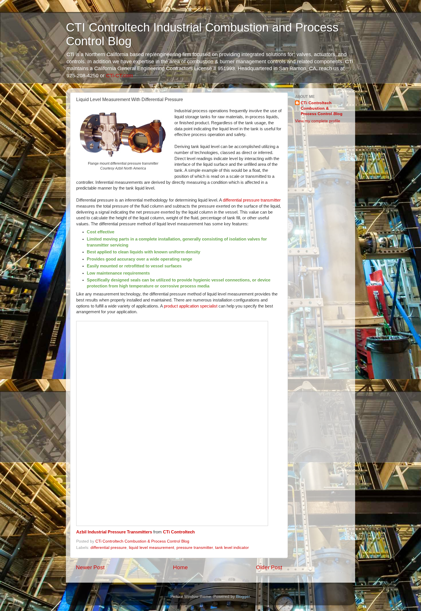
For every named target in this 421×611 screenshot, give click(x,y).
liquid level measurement (151, 547)
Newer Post (90, 567)
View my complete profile (317, 121)
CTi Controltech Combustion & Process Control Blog (322, 108)
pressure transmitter (194, 547)
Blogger (243, 596)
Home (180, 567)
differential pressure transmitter (252, 200)
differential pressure (109, 547)
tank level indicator (232, 547)
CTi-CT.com (119, 75)
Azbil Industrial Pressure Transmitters (114, 532)
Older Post (269, 567)
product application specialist (190, 306)
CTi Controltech (179, 532)
